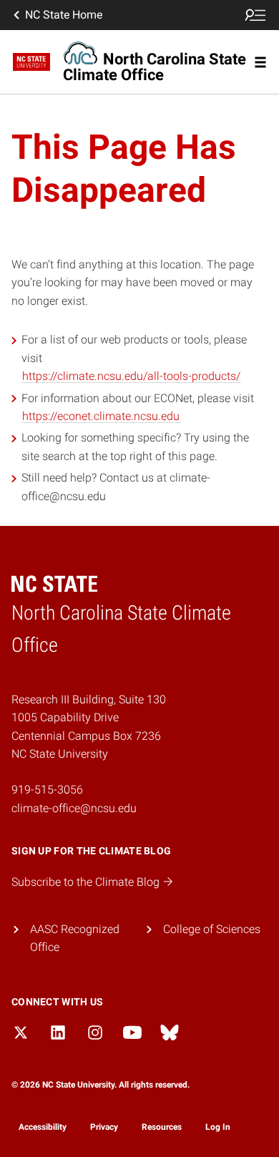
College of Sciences (211, 929)
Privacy (104, 1127)
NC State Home (63, 14)
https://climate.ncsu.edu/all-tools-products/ (131, 376)
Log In (217, 1127)
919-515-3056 (47, 789)
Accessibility (43, 1127)
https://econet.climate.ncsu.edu (101, 416)
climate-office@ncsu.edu (74, 808)
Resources (162, 1127)
